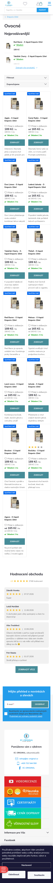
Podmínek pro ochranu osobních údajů (26, 716)
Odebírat (40, 704)
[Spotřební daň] (14, 103)
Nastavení (26, 865)
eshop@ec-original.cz (28, 758)
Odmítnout (13, 874)
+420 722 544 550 (29, 763)
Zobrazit (14, 142)
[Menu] (49, 3)
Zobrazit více (26, 669)
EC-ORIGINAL (29, 768)
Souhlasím (39, 875)
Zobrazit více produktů (25, 68)
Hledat (42, 10)
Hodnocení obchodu (26, 574)
